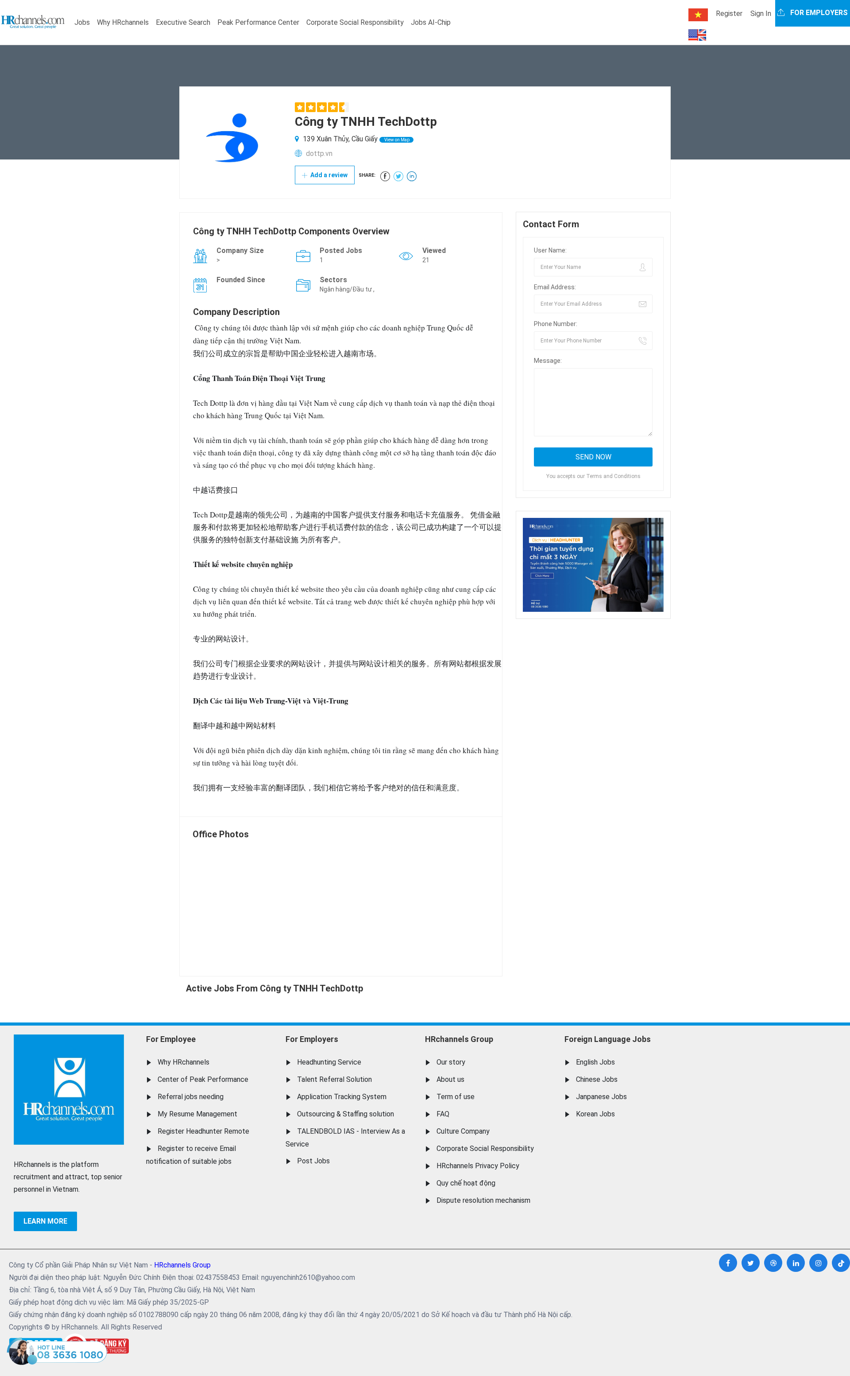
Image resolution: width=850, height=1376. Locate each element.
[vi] (698, 14)
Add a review (328, 175)
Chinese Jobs (597, 1079)
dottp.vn (319, 153)
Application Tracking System (341, 1096)
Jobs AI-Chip (431, 22)
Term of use (456, 1096)
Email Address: (555, 287)
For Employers (312, 1039)
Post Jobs (313, 1161)
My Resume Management (197, 1114)
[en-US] (697, 35)
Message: (548, 360)
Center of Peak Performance (203, 1079)
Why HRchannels (123, 22)
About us (450, 1079)
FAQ (443, 1114)
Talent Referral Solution (334, 1079)
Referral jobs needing (191, 1096)
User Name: (550, 250)
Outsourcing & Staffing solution (345, 1114)
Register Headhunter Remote (203, 1131)
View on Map (396, 139)
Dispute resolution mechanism (483, 1200)
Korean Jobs (595, 1114)
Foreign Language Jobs (607, 1039)
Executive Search (183, 22)
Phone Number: (555, 323)
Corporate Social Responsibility (355, 22)
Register (729, 13)
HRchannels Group (459, 1039)
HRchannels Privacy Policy (478, 1166)
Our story (451, 1062)
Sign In (760, 13)
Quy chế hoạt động (466, 1183)
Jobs (82, 22)
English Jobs (595, 1062)
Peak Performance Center (258, 22)
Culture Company (463, 1131)
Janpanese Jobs (601, 1096)
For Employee (171, 1039)
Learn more (45, 1221)
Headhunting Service (329, 1062)
